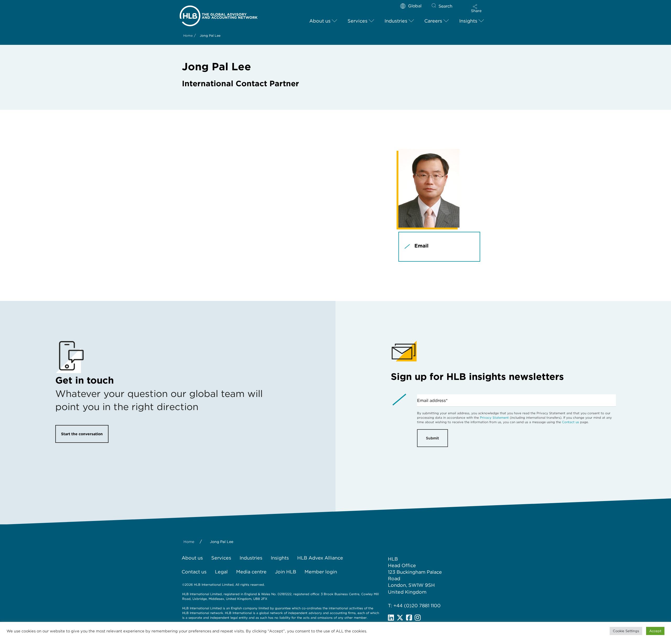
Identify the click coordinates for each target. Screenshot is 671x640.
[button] (476, 8)
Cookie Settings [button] (626, 631)
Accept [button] (655, 631)
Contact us (570, 422)
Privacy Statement (494, 418)
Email (421, 246)
